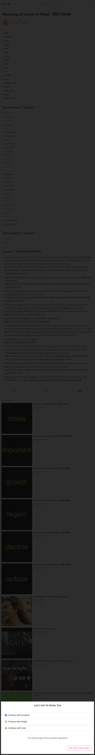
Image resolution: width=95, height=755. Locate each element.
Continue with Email (16, 728)
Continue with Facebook (18, 715)
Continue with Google (17, 721)
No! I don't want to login (79, 748)
